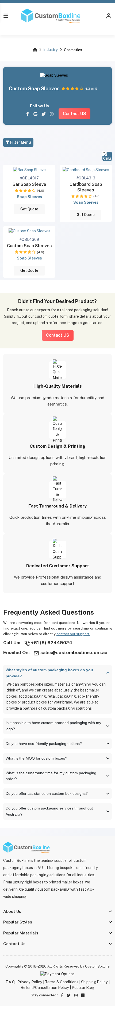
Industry (50, 50)
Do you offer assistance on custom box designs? (47, 793)
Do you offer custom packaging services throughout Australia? (49, 811)
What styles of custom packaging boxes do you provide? (49, 673)
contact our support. (73, 634)
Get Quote (29, 209)
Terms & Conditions (61, 982)
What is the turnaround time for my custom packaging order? (51, 776)
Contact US (74, 113)
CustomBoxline (97, 966)
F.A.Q (10, 982)
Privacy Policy (29, 982)
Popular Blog (83, 987)
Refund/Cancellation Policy (45, 987)
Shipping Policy (94, 982)
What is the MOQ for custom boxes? (36, 758)
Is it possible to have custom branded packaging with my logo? (53, 726)
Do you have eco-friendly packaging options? (44, 743)
